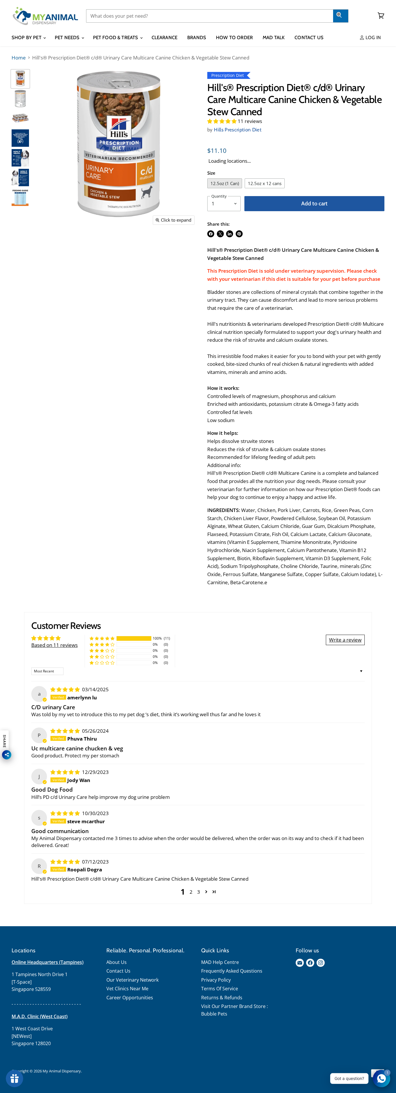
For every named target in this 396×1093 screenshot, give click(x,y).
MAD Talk (274, 37)
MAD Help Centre (220, 962)
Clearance (164, 37)
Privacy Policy (216, 980)
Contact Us (309, 37)
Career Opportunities (129, 997)
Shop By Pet (27, 37)
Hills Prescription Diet (237, 130)
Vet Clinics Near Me (127, 988)
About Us (116, 962)
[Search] (340, 16)
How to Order (234, 37)
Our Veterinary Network (132, 980)
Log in (372, 37)
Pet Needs (68, 37)
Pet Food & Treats (116, 37)
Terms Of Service (219, 988)
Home (19, 58)
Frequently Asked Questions (231, 971)
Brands (196, 37)
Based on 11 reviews (54, 645)
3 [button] (198, 891)
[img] (65, 689)
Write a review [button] (345, 639)
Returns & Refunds (221, 997)
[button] (222, 121)
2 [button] (191, 891)
